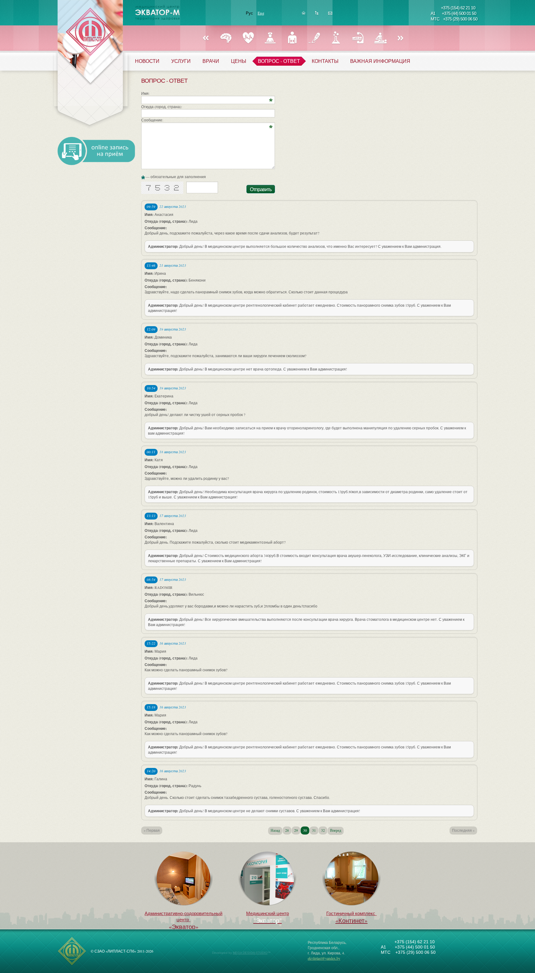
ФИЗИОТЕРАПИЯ (380, 37)
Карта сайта (316, 14)
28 (287, 830)
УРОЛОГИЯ (292, 37)
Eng (261, 13)
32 (323, 830)
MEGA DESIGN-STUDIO (250, 952)
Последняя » (463, 830)
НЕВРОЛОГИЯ (226, 37)
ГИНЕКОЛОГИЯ (270, 37)
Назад (205, 38)
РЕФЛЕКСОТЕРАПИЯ (358, 37)
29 (296, 830)
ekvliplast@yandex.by (324, 958)
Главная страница (303, 14)
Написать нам (330, 14)
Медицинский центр (267, 913)
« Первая (152, 830)
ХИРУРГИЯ (314, 37)
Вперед (400, 38)
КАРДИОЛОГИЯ (248, 37)
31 (314, 830)
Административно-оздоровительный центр (183, 920)
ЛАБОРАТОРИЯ (336, 37)
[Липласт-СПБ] (72, 964)
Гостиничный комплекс (351, 917)
